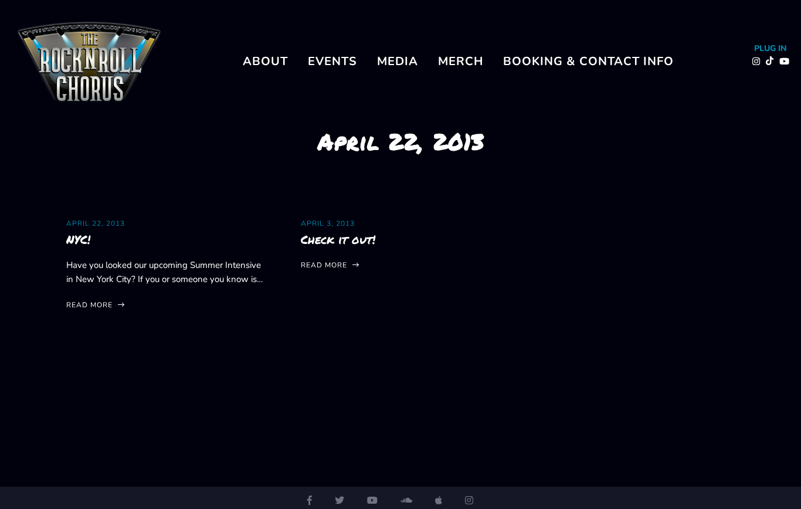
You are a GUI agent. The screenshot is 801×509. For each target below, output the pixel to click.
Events (332, 61)
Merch (460, 61)
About (265, 61)
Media (397, 61)
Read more (90, 305)
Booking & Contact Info (588, 61)
